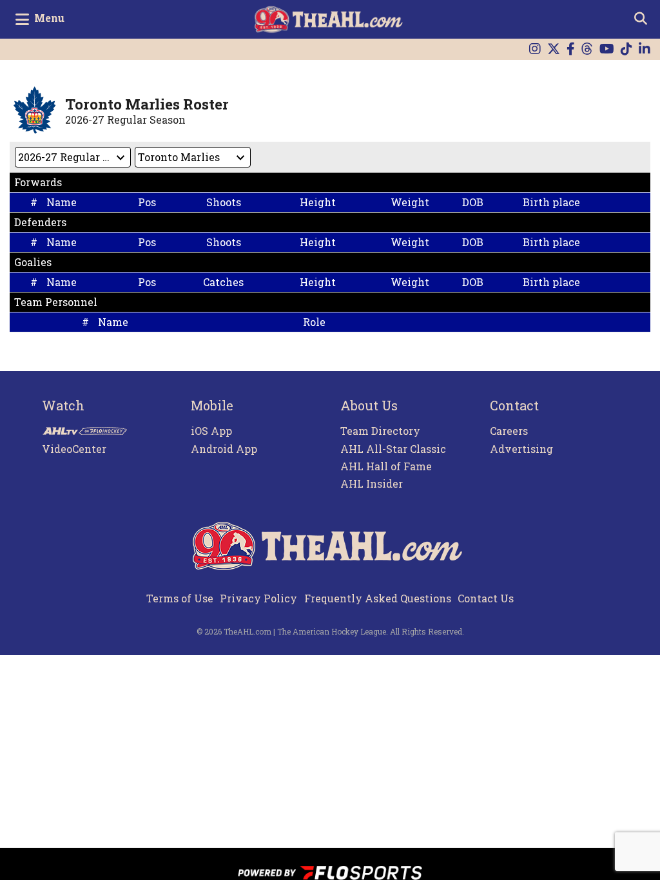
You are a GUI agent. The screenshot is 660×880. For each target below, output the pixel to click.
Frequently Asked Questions (377, 598)
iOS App (211, 430)
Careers (509, 430)
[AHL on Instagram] (535, 49)
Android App (224, 448)
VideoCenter (74, 448)
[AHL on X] (553, 49)
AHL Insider (371, 483)
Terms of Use (179, 598)
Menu (49, 17)
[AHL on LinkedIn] (644, 49)
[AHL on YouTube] (606, 49)
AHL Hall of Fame (386, 466)
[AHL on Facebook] (571, 49)
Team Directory (380, 430)
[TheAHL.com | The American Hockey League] (330, 19)
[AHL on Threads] (587, 49)
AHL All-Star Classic (393, 448)
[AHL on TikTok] (626, 49)
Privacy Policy (258, 598)
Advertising (521, 448)
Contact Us (486, 598)
